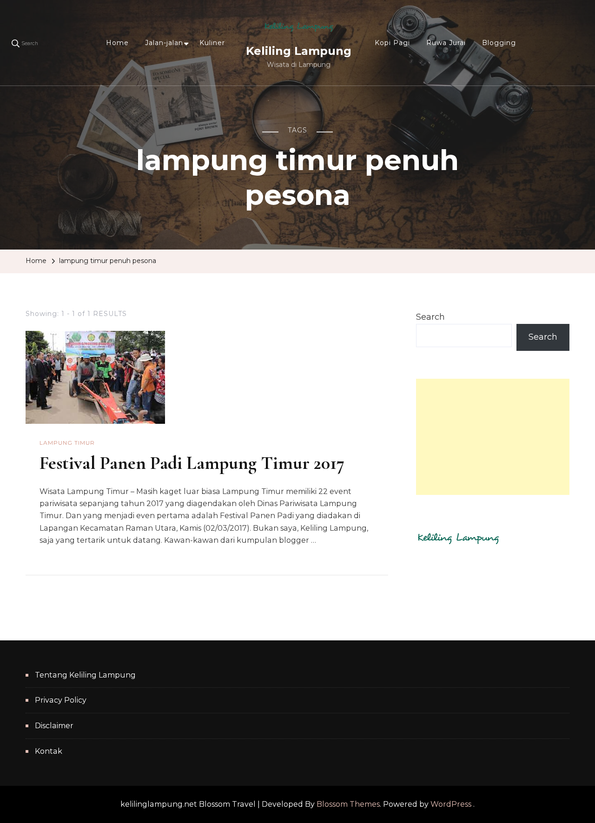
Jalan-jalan (164, 43)
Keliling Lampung (298, 51)
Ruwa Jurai (446, 43)
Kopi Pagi (392, 43)
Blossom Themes (348, 804)
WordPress (450, 804)
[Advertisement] (492, 437)
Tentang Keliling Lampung (85, 675)
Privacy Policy (60, 700)
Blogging (499, 43)
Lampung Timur (67, 442)
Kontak (48, 751)
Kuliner (212, 43)
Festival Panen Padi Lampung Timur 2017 (192, 463)
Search (430, 317)
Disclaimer (54, 725)
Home (117, 43)
